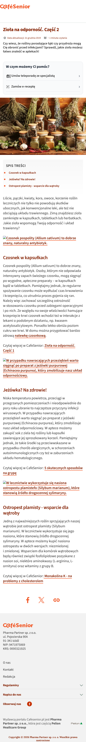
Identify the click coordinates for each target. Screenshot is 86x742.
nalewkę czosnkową (30, 335)
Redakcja (9, 677)
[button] (27, 600)
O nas (6, 663)
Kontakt (8, 670)
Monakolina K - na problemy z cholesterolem (37, 579)
